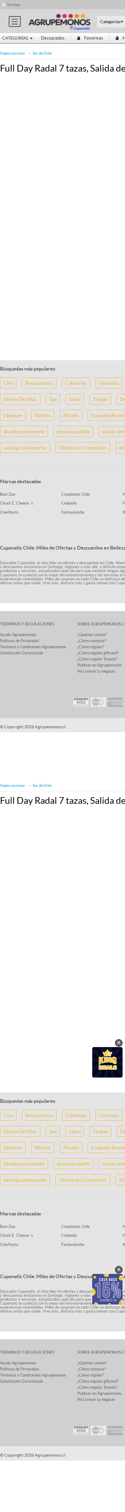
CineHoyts (9, 512)
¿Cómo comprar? (91, 640)
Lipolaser (12, 415)
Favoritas (93, 37)
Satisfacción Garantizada (21, 653)
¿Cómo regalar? (90, 647)
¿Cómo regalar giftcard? (97, 653)
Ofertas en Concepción (83, 447)
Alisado (71, 415)
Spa (53, 399)
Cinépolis (69, 503)
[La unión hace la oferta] (59, 21)
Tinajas (100, 399)
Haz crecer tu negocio (96, 671)
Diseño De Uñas (20, 399)
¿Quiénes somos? (92, 634)
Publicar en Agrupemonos (99, 665)
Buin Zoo (7, 494)
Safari (75, 399)
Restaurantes (39, 383)
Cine (8, 383)
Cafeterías (76, 383)
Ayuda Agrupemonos (18, 634)
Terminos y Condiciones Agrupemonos (33, 647)
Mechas (43, 415)
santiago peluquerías (25, 447)
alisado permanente (24, 431)
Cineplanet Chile (75, 494)
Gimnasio (109, 383)
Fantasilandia (72, 512)
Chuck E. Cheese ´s (16, 503)
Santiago (14, 4)
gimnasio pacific (73, 431)
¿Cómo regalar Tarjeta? (97, 659)
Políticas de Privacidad (19, 640)
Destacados (53, 37)
